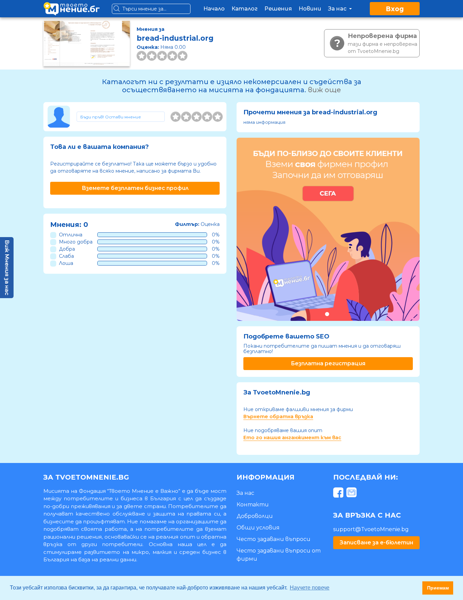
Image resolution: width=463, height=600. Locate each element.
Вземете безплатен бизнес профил (135, 188)
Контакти (253, 504)
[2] (186, 117)
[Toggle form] (121, 117)
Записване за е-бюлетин (376, 542)
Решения (278, 8)
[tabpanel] (328, 229)
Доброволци (255, 516)
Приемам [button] (438, 588)
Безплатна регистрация (328, 363)
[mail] (352, 493)
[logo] (71, 8)
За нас (338, 8)
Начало (214, 8)
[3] (197, 117)
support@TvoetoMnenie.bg (371, 529)
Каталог (245, 8)
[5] (218, 117)
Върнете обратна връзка (278, 416)
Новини (310, 8)
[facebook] (339, 493)
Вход (395, 9)
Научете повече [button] (309, 588)
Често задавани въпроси (273, 539)
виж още (324, 90)
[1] (175, 117)
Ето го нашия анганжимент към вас (292, 437)
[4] (207, 117)
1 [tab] (327, 314)
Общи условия (258, 527)
